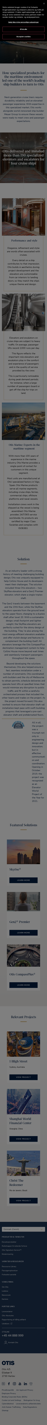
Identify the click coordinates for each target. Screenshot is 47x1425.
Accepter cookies (23, 37)
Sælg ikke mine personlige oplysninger (23, 22)
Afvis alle (23, 29)
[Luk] (44, 3)
